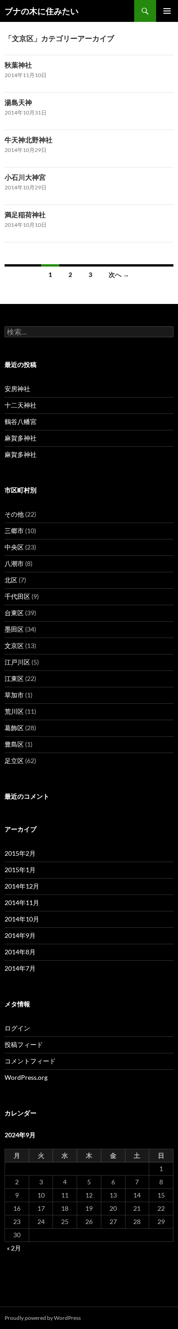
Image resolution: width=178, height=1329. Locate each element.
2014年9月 (20, 935)
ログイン (17, 1028)
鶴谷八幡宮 (21, 421)
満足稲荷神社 (25, 214)
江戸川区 (17, 662)
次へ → (119, 274)
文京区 (14, 645)
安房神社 (17, 388)
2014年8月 (20, 952)
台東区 (14, 613)
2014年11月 (22, 902)
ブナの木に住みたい (42, 11)
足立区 (14, 760)
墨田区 (14, 629)
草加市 (14, 695)
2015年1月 (20, 870)
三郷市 (14, 530)
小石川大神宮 (25, 177)
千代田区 (17, 596)
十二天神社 (21, 405)
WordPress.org (26, 1077)
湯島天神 (18, 102)
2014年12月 (22, 886)
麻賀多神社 (21, 438)
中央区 (14, 547)
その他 (14, 514)
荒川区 (14, 711)
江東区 (14, 678)
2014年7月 (20, 968)
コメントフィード (30, 1061)
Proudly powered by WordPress (43, 1317)
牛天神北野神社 (28, 140)
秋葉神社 (18, 65)
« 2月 (14, 1248)
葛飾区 (14, 728)
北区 (11, 580)
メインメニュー (167, 11)
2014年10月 (22, 919)
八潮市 (14, 563)
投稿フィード (24, 1044)
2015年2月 (20, 853)
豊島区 (14, 744)
